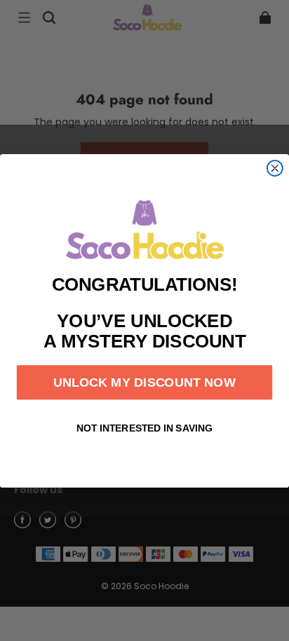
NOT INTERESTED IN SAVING (144, 428)
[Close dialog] (275, 168)
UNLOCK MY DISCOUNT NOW (144, 382)
